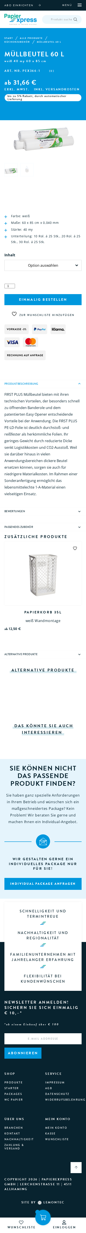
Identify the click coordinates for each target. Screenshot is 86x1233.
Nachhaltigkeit (19, 1139)
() (51, 71)
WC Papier (13, 1100)
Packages (13, 1094)
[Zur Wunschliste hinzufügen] (75, 548)
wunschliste (21, 1227)
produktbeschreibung (21, 384)
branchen (13, 1128)
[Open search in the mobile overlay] (62, 19)
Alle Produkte (31, 38)
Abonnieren (23, 1053)
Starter (11, 1088)
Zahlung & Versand (14, 1147)
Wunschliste (57, 1139)
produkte (13, 1083)
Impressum (55, 1083)
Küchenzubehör (17, 42)
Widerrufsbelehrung (65, 1100)
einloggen (64, 1227)
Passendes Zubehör (18, 527)
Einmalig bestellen (43, 299)
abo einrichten (19, 5)
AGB (48, 1088)
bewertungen (14, 511)
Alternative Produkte (20, 654)
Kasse (50, 1134)
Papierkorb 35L (43, 612)
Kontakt (12, 1134)
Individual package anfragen (43, 883)
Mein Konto (56, 1128)
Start (8, 38)
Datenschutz (57, 1094)
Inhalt (9, 255)
